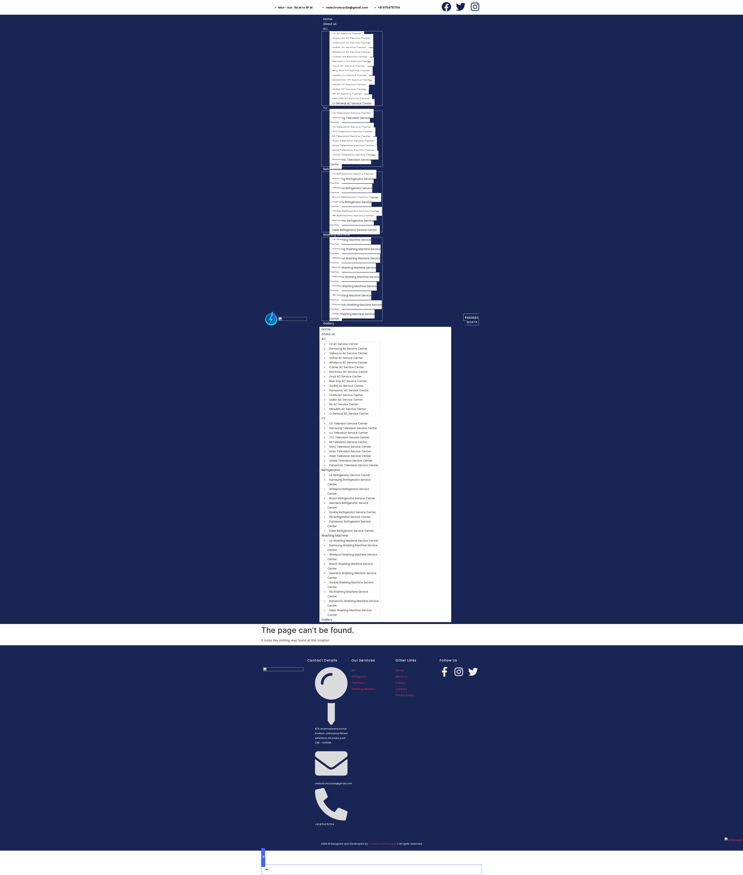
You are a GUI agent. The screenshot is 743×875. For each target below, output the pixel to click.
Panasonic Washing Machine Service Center (356, 307)
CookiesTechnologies (382, 844)
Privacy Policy (404, 695)
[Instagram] (475, 7)
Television (358, 683)
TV (325, 108)
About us (329, 24)
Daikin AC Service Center (349, 89)
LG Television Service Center (351, 113)
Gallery (328, 323)
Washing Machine (336, 234)
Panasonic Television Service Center (350, 162)
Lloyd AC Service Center (348, 66)
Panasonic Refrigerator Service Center (352, 223)
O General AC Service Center (352, 103)
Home (327, 19)
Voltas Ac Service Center (349, 48)
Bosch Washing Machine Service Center (353, 270)
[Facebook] (446, 7)
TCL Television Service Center (352, 132)
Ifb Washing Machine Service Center (350, 298)
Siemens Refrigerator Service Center (351, 204)
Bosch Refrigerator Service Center (355, 197)
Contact (401, 689)
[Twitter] (461, 7)
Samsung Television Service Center (350, 120)
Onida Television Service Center (354, 155)
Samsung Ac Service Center (351, 38)
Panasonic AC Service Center (352, 80)
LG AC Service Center (346, 34)
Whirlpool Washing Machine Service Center (355, 260)
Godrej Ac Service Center (349, 76)
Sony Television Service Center (353, 141)
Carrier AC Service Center (349, 57)
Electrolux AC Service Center (351, 62)
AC (325, 28)
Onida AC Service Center (349, 85)
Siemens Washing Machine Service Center (354, 279)
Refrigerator (332, 169)
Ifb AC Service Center (346, 94)
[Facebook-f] (444, 672)
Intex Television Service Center (353, 146)
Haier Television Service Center (353, 150)
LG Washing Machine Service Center (350, 242)
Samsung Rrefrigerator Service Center (352, 181)
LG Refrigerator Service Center (352, 174)
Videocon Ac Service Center (351, 43)
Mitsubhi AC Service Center (350, 99)
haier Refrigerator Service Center (354, 230)
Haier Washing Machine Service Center (352, 316)
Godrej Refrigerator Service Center (355, 211)
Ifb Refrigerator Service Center (353, 216)
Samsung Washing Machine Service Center (355, 251)
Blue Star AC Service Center (351, 71)
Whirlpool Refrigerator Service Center (351, 190)
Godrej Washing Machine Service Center (353, 288)
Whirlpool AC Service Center (351, 52)
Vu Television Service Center (351, 127)
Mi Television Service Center (351, 136)
